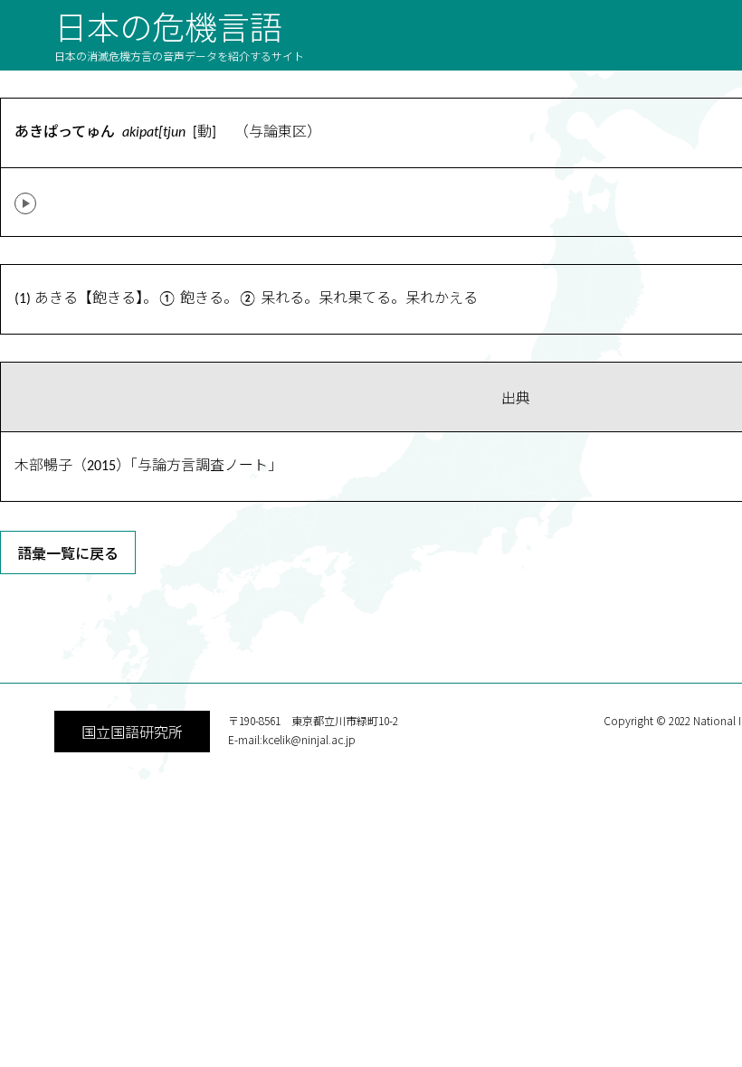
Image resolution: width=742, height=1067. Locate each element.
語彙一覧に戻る (68, 552)
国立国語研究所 (132, 731)
